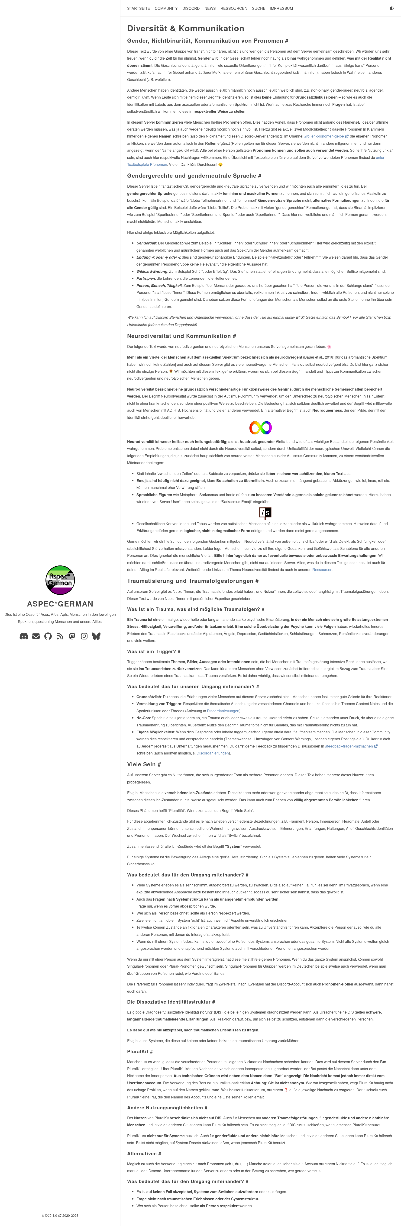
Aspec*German (60, 603)
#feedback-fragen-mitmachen (349, 746)
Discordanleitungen (223, 710)
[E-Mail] (36, 637)
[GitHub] (48, 637)
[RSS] (60, 637)
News (210, 8)
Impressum (281, 8)
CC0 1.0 (51, 1215)
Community (166, 8)
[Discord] (24, 637)
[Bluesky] (96, 637)
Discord (191, 8)
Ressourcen (233, 8)
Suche (258, 8)
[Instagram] (85, 637)
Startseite (138, 8)
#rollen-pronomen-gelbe (324, 136)
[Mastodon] (73, 637)
